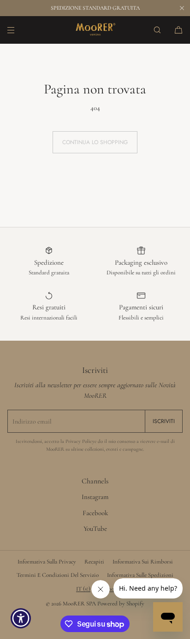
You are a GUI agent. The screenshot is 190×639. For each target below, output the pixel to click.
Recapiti (94, 561)
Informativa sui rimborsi (143, 561)
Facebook (95, 513)
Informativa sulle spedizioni (140, 575)
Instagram (95, 497)
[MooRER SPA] (95, 29)
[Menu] (18, 29)
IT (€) (83, 589)
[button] (157, 29)
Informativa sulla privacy (47, 561)
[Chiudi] (181, 7)
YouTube (95, 528)
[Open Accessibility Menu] (21, 618)
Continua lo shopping (95, 142)
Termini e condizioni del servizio (58, 575)
